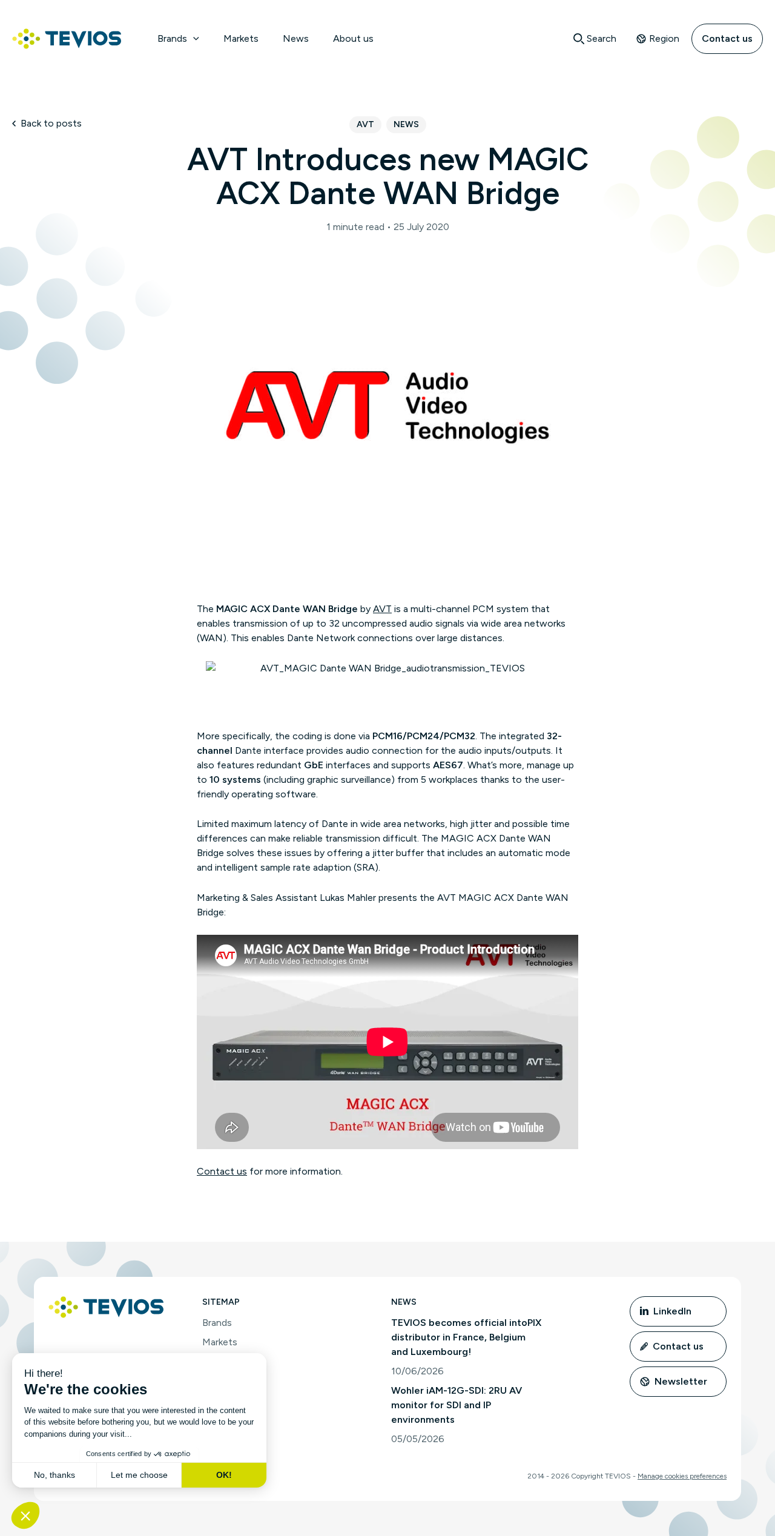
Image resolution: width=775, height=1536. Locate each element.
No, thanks (54, 1475)
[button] (193, 39)
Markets (241, 38)
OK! (224, 1475)
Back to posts (51, 123)
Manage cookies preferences (682, 1476)
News (296, 38)
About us (353, 38)
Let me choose (139, 1475)
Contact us (727, 38)
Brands (172, 38)
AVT (365, 124)
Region (664, 38)
